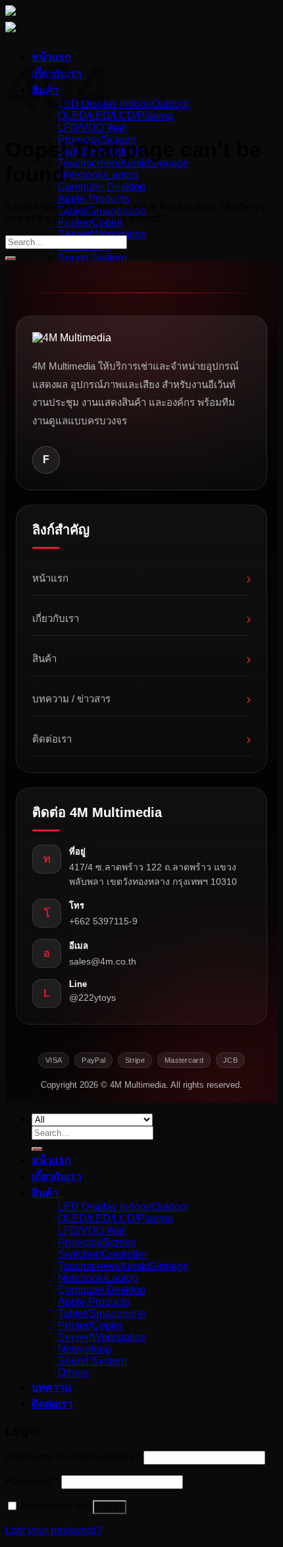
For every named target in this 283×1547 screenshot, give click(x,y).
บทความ (52, 1387)
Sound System (92, 258)
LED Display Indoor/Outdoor (124, 103)
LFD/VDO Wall (92, 127)
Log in (109, 1507)
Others (73, 1372)
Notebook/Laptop (98, 175)
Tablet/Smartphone (102, 1313)
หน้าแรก (141, 578)
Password (32, 1481)
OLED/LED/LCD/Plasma (115, 115)
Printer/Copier (90, 1325)
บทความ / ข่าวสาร (141, 698)
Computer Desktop (101, 186)
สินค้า (141, 658)
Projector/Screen (97, 1242)
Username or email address (73, 1457)
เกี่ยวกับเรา (141, 618)
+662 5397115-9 (103, 921)
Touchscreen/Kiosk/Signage (123, 163)
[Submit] (10, 258)
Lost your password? (53, 1530)
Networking (84, 1349)
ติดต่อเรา (141, 739)
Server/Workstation (102, 234)
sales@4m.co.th (102, 961)
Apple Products (94, 198)
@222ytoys (92, 997)
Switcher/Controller (102, 1254)
